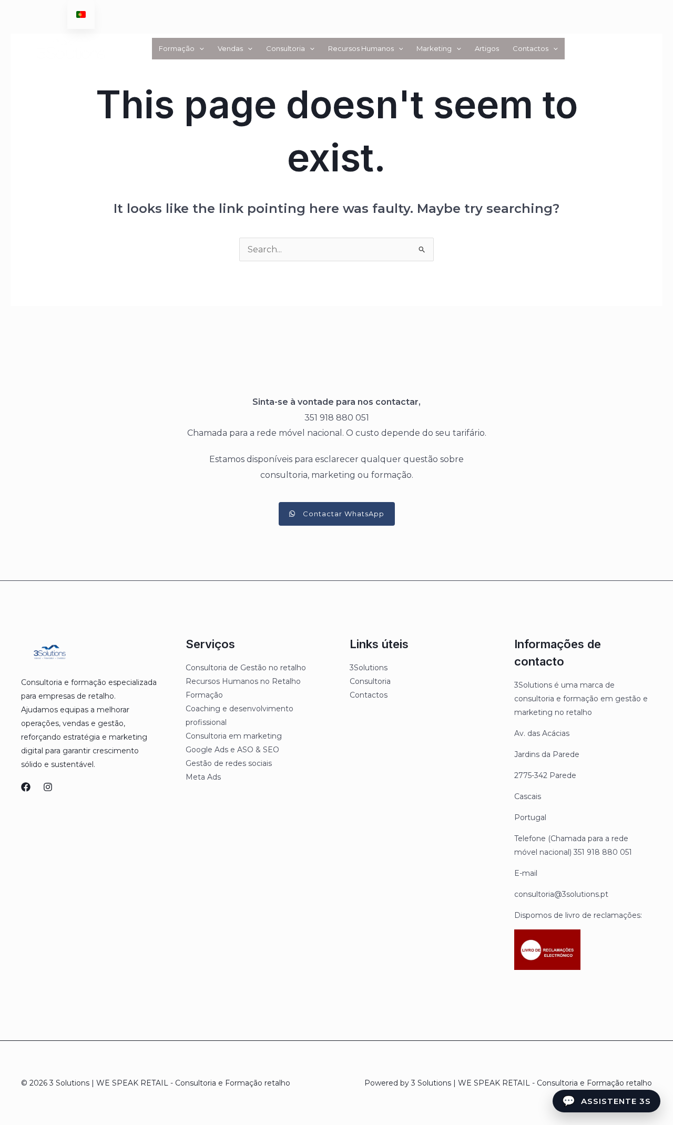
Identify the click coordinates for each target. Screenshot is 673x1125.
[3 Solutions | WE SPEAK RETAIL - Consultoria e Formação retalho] (70, 48)
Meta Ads (203, 777)
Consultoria (285, 48)
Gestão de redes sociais (229, 763)
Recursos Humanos (361, 48)
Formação (177, 48)
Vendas (230, 48)
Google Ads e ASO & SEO (232, 749)
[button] (199, 48)
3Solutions (369, 667)
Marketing (434, 48)
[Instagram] (48, 787)
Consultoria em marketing (234, 736)
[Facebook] (25, 787)
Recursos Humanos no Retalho (243, 681)
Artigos (487, 48)
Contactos (530, 48)
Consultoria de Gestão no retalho (246, 667)
